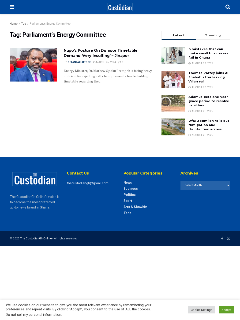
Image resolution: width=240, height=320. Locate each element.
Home (14, 23)
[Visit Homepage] (120, 7)
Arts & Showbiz (135, 207)
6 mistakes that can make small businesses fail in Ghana (208, 53)
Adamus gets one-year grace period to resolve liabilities (208, 101)
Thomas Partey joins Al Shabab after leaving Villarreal (208, 77)
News (128, 182)
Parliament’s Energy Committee (50, 23)
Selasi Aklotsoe (79, 62)
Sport (128, 201)
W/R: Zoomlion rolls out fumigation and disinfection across (208, 125)
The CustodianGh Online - (37, 238)
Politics (130, 195)
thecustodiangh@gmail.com (88, 183)
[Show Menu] (12, 7)
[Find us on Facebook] (222, 238)
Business (131, 188)
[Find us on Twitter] (228, 238)
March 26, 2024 (105, 62)
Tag (23, 23)
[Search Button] (227, 7)
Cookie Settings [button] (201, 310)
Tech (127, 213)
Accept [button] (226, 310)
